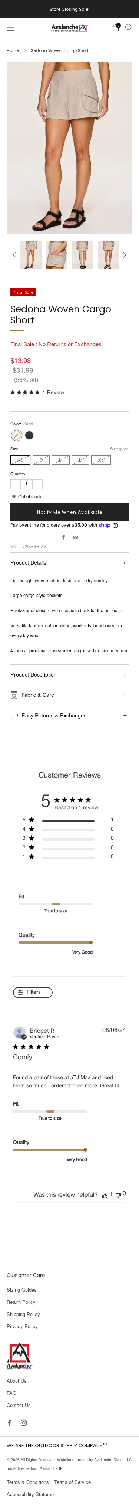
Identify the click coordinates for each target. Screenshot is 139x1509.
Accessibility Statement (32, 1494)
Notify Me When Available (69, 512)
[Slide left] (15, 254)
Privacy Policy (22, 1326)
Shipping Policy (23, 1313)
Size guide (119, 449)
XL (101, 460)
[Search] (128, 27)
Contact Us (19, 1404)
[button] (104, 1195)
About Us (17, 1380)
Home (13, 50)
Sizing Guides (22, 1289)
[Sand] (17, 435)
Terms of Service (72, 1481)
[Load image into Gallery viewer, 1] (30, 255)
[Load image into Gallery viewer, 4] (108, 255)
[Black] (29, 435)
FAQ (11, 1392)
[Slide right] (123, 254)
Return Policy (21, 1301)
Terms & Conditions (28, 1481)
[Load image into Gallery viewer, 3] (82, 255)
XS (20, 460)
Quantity (18, 474)
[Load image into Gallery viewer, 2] (56, 255)
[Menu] (10, 27)
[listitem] (69, 9)
